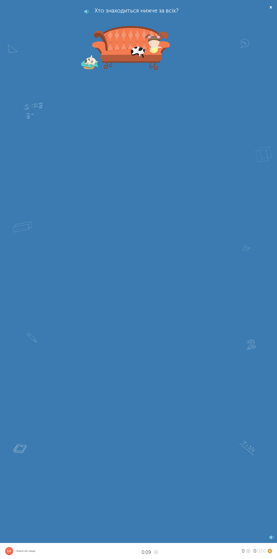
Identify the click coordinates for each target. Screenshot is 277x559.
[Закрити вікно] (270, 7)
